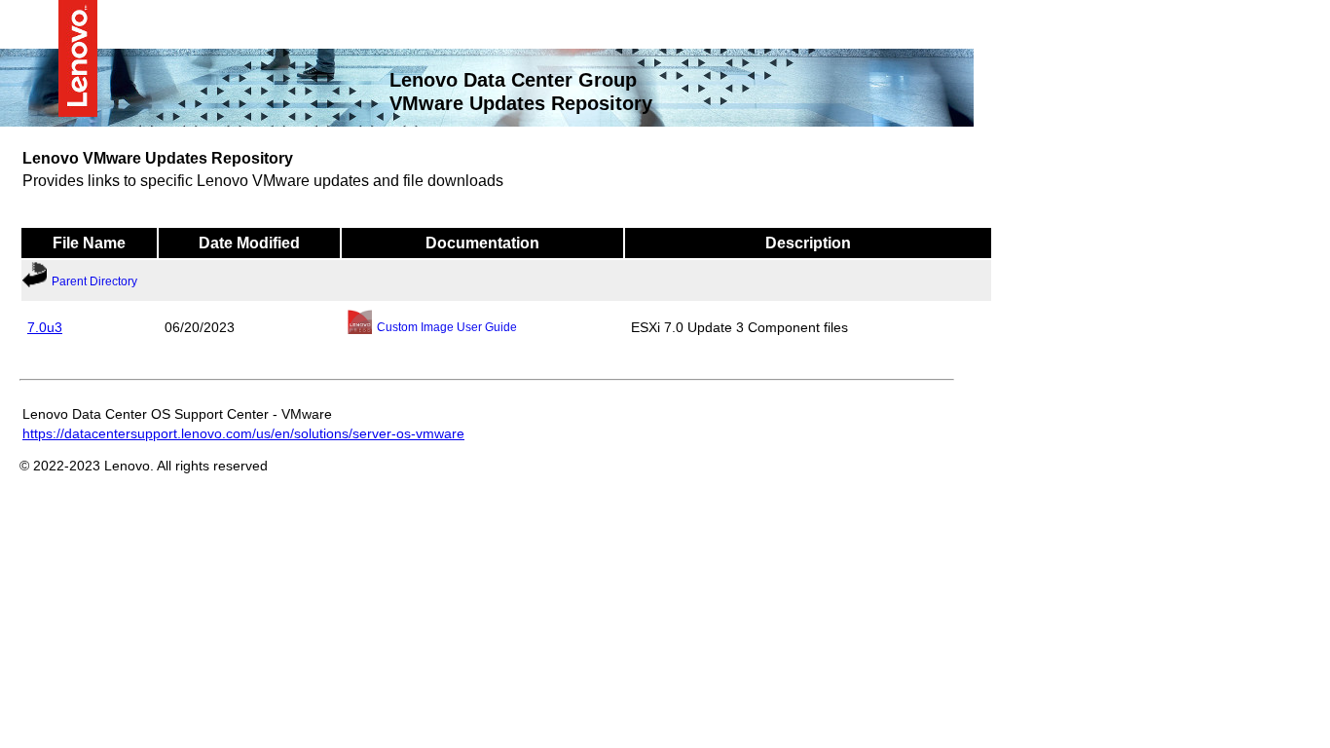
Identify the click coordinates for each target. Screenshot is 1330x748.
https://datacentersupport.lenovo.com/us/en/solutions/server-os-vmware (243, 432)
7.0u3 (44, 326)
